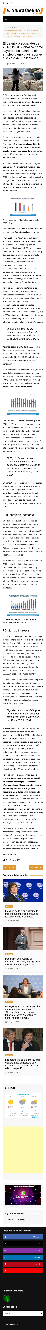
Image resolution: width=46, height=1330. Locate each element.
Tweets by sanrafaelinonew (16, 1220)
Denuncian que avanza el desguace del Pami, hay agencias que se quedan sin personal (22, 961)
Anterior (11, 868)
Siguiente (34, 868)
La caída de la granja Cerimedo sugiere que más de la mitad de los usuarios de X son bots (21, 914)
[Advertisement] (23, 1150)
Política (22, 64)
